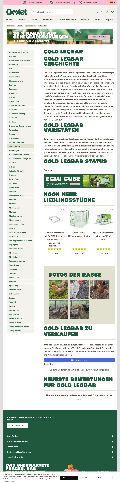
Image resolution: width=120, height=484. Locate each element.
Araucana (13, 64)
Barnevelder (14, 77)
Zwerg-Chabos (15, 318)
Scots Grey (13, 269)
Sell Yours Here (79, 360)
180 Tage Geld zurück (90, 2)
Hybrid (12, 167)
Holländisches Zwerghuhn (20, 159)
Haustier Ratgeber (15, 457)
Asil (10, 69)
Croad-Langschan (17, 105)
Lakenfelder (14, 187)
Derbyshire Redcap (17, 114)
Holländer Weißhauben (19, 154)
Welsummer (14, 310)
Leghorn (12, 191)
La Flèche (13, 183)
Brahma (12, 85)
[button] (60, 457)
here (101, 395)
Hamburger (14, 150)
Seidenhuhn (14, 277)
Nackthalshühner (16, 224)
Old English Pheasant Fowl (20, 240)
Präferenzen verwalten (106, 478)
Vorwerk (12, 302)
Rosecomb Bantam (17, 261)
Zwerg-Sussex (15, 331)
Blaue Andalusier (16, 81)
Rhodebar (13, 253)
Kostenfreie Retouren (34, 2)
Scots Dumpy (14, 265)
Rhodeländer (14, 257)
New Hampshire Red (17, 232)
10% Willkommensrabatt (62, 2)
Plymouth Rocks (16, 249)
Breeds (20, 25)
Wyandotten (14, 314)
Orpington (13, 245)
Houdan (12, 163)
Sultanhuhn (14, 294)
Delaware (13, 109)
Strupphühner (15, 290)
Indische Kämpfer (16, 171)
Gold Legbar (14, 146)
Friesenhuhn (14, 138)
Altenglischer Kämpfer (18, 52)
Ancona (12, 56)
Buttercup (13, 89)
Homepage (10, 25)
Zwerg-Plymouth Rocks (19, 326)
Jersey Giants (14, 179)
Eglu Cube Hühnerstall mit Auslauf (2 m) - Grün (103, 236)
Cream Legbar (15, 101)
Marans (12, 204)
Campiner (13, 93)
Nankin (12, 228)
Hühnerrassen (30, 25)
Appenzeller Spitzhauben (20, 60)
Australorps (14, 73)
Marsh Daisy (14, 208)
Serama (12, 281)
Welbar (12, 306)
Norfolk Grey (14, 236)
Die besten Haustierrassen (19, 452)
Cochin (12, 97)
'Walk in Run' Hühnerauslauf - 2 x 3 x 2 (79, 236)
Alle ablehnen (86, 478)
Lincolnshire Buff (16, 195)
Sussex (12, 298)
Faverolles (13, 130)
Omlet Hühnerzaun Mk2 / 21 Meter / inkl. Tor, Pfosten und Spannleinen (55, 239)
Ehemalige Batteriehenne (20, 126)
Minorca (12, 212)
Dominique (13, 118)
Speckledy (13, 286)
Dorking (12, 122)
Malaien (12, 200)
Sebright (13, 273)
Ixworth (12, 175)
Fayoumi (12, 134)
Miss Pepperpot (15, 216)
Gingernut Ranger (16, 142)
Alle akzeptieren (69, 478)
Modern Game (15, 220)
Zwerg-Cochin (15, 322)
